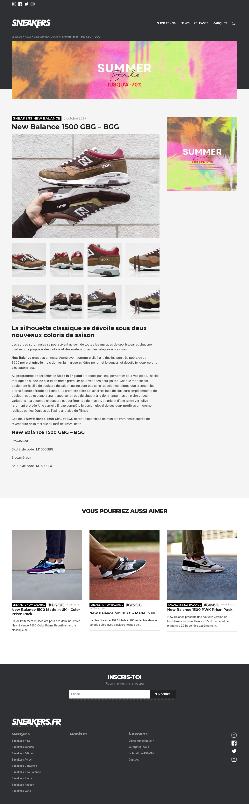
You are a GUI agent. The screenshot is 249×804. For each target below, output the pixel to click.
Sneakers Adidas (23, 753)
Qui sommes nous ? (141, 740)
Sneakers (17, 36)
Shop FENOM (166, 23)
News (185, 23)
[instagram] (14, 4)
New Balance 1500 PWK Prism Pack (200, 610)
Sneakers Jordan (23, 747)
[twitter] (26, 4)
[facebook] (20, 4)
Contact (133, 759)
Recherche (233, 23)
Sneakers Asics (22, 759)
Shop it (57, 604)
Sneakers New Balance (47, 36)
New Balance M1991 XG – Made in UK (122, 613)
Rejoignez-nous (138, 747)
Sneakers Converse (24, 765)
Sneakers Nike (21, 740)
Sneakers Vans (21, 791)
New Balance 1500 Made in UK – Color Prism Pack (46, 612)
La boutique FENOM (141, 753)
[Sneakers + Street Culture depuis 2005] (36, 723)
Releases (201, 23)
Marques (220, 23)
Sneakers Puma (22, 778)
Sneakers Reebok (23, 784)
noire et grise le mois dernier (41, 362)
